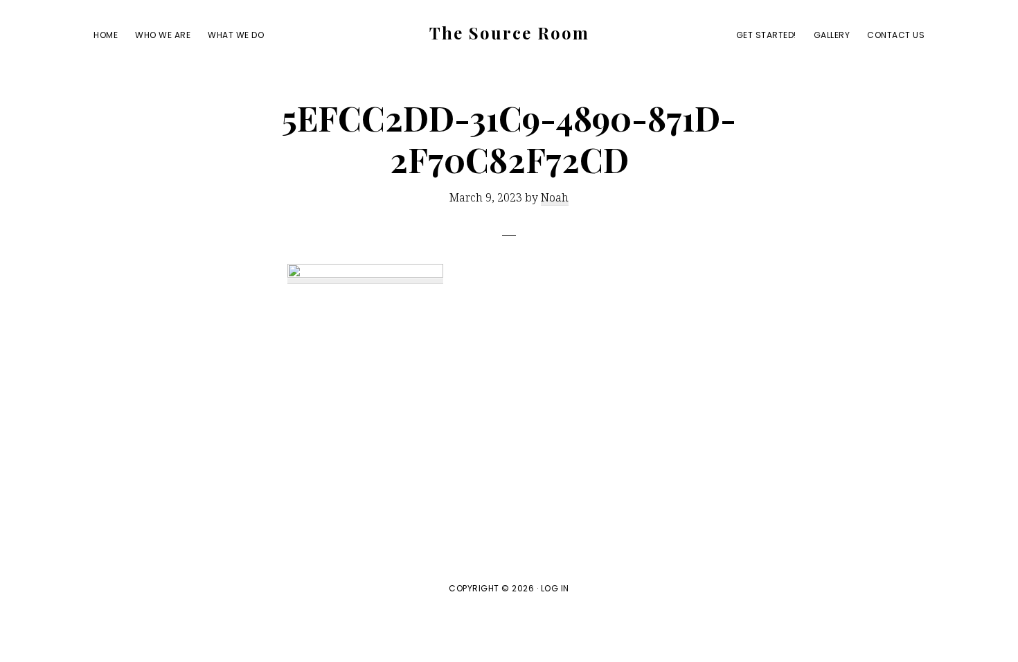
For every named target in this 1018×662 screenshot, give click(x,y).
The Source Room (509, 32)
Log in (555, 588)
